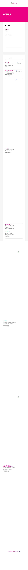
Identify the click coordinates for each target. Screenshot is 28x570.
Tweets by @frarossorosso (14, 551)
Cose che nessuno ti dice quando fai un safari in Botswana (9, 65)
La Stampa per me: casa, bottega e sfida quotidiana (9, 234)
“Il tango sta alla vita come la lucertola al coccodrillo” (9, 74)
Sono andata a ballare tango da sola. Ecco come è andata (9, 151)
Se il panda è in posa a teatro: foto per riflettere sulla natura (9, 227)
